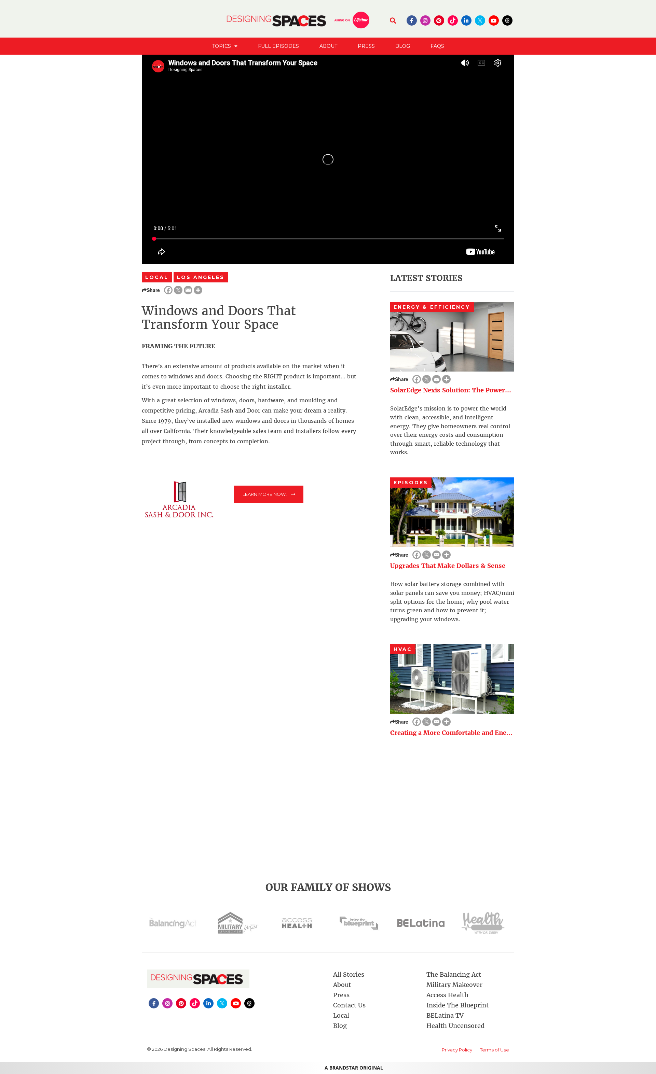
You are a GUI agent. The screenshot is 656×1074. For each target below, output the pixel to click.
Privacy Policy (457, 1049)
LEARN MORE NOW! (265, 494)
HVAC (403, 649)
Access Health (447, 995)
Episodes (411, 482)
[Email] (188, 290)
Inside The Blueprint (457, 1005)
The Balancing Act (453, 974)
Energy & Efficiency (432, 307)
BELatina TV (445, 1015)
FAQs (437, 46)
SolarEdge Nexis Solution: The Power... (450, 390)
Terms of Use (494, 1049)
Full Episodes (278, 46)
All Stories (348, 974)
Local (157, 277)
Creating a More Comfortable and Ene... (451, 733)
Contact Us (349, 1005)
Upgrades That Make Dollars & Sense (447, 566)
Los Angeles (201, 277)
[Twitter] (178, 290)
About (328, 46)
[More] (198, 290)
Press (366, 46)
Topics (221, 46)
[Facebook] (168, 290)
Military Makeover (454, 985)
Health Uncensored (455, 1026)
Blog (402, 46)
